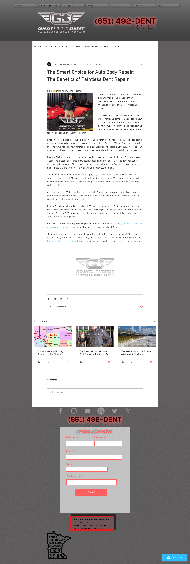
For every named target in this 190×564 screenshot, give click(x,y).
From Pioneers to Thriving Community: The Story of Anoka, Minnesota (50, 353)
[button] (152, 47)
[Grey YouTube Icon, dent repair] (87, 411)
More (117, 46)
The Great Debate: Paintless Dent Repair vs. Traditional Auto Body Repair (94, 353)
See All (153, 321)
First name (72, 437)
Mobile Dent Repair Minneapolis (97, 46)
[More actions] (141, 64)
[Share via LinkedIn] (61, 299)
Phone (69, 464)
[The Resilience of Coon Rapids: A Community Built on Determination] (137, 336)
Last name (99, 437)
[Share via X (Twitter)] (55, 299)
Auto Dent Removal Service (56, 46)
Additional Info (74, 476)
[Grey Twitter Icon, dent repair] (114, 411)
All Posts (37, 46)
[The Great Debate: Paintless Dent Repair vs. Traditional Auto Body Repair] (95, 336)
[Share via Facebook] (48, 299)
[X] (128, 411)
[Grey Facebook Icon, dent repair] (60, 411)
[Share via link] (67, 299)
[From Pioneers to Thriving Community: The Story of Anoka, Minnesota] (53, 336)
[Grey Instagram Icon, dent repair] (73, 411)
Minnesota (76, 46)
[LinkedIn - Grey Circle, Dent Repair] (101, 411)
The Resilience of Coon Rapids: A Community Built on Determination (136, 353)
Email (69, 451)
